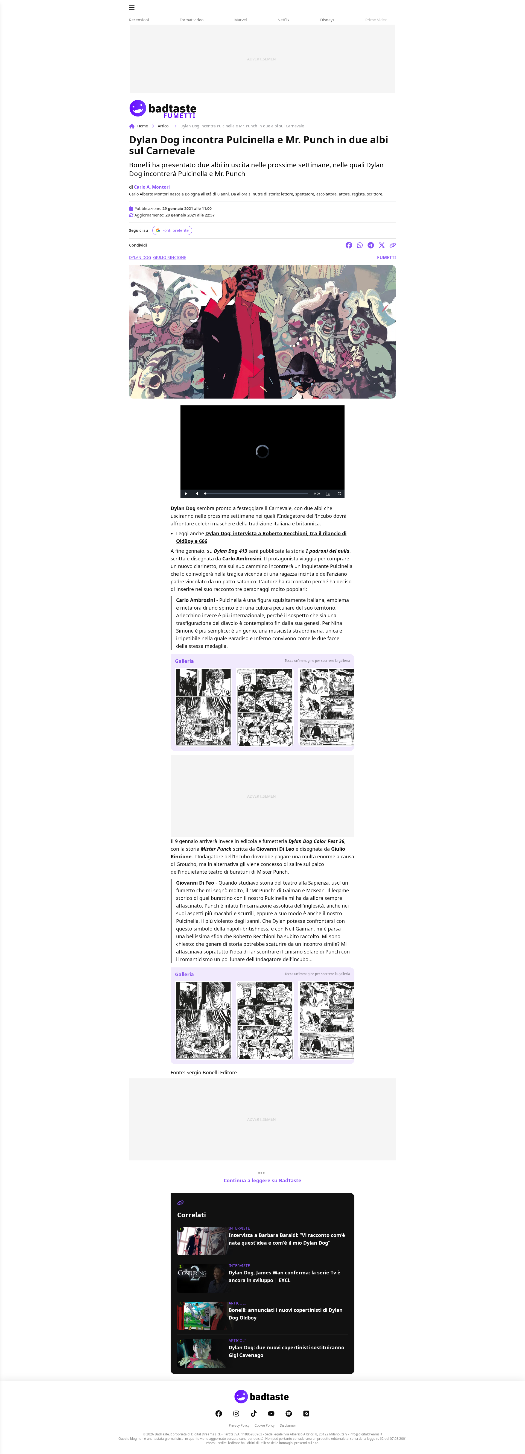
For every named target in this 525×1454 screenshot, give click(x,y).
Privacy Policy (239, 1425)
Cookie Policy (265, 1425)
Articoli (164, 125)
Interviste (239, 1228)
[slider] (256, 493)
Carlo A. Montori (152, 187)
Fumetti (386, 257)
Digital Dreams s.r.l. (206, 1434)
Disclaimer (288, 1425)
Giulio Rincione (169, 257)
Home (142, 125)
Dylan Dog (140, 257)
